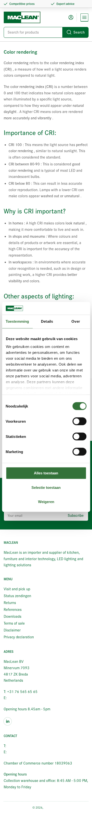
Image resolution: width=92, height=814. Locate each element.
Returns (10, 603)
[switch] (79, 421)
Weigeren (46, 502)
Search (79, 32)
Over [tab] (75, 322)
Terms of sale (14, 623)
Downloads (12, 616)
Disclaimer (12, 630)
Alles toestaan (46, 473)
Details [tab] (47, 322)
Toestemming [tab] (17, 322)
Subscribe (76, 515)
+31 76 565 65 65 (22, 746)
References (13, 609)
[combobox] (46, 32)
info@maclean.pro (22, 698)
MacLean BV (52, 807)
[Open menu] (84, 17)
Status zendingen (17, 596)
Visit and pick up (17, 589)
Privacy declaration (19, 637)
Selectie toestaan (46, 487)
